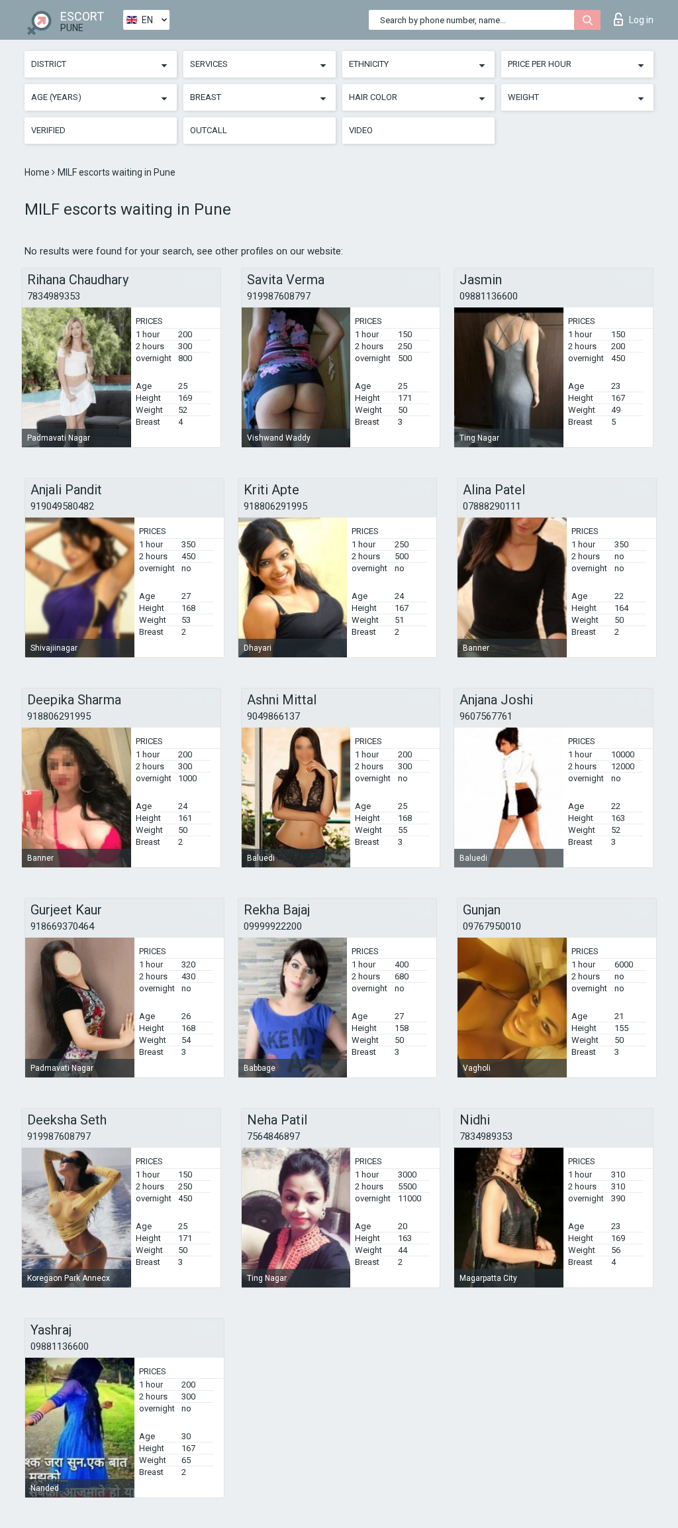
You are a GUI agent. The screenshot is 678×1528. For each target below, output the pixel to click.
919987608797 (279, 296)
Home (38, 172)
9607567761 (486, 716)
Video (361, 130)
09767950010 (492, 926)
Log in (641, 20)
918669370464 (62, 926)
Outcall (208, 130)
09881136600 (489, 296)
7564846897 (273, 1136)
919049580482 (62, 506)
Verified (48, 130)
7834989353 (53, 296)
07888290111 (492, 506)
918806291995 (275, 506)
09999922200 (273, 926)
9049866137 (273, 716)
